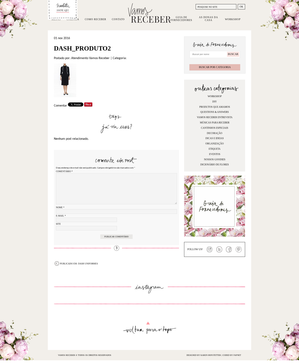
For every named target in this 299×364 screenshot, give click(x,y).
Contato (118, 19)
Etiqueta (214, 148)
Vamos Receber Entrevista (214, 117)
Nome (60, 207)
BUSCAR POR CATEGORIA (215, 67)
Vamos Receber (149, 13)
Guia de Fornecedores (181, 19)
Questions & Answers (214, 112)
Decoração (214, 133)
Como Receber (95, 19)
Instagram (209, 249)
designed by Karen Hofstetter (204, 355)
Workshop (233, 19)
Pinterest (239, 249)
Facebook (229, 249)
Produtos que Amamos (214, 107)
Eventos (214, 154)
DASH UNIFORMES (79, 263)
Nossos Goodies (214, 159)
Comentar (60, 105)
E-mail (61, 215)
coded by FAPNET (232, 355)
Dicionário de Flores (214, 164)
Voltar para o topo (149, 327)
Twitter (219, 249)
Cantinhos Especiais (214, 127)
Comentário (64, 171)
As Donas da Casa (208, 19)
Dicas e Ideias (214, 138)
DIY (214, 101)
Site (58, 224)
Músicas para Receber (214, 122)
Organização (214, 143)
